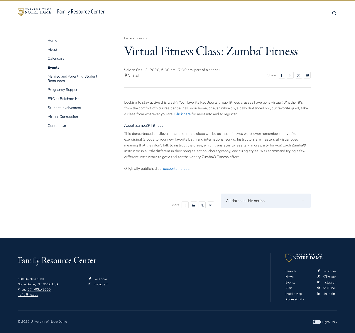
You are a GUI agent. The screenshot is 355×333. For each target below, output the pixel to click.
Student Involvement (64, 107)
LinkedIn (328, 293)
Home (128, 38)
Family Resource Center (81, 11)
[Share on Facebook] (281, 75)
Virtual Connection (63, 116)
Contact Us (57, 125)
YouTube (328, 288)
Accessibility (294, 299)
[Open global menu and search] (334, 13)
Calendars (56, 58)
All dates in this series (245, 200)
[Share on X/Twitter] (298, 75)
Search (290, 271)
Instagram (100, 284)
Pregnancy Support (63, 89)
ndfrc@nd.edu (28, 294)
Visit (288, 288)
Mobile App (293, 293)
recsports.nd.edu (176, 168)
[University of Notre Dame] (311, 257)
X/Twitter (329, 276)
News (289, 276)
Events (140, 38)
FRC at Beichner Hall (65, 98)
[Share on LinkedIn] (290, 75)
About (53, 49)
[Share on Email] (307, 75)
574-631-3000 (39, 289)
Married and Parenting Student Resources (72, 78)
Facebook (100, 279)
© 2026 (24, 321)
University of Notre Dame (49, 321)
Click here (182, 114)
